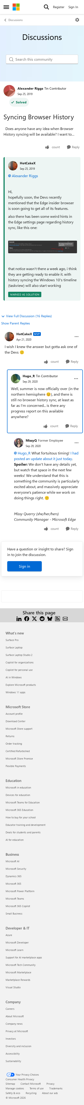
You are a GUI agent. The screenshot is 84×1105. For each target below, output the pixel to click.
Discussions (15, 20)
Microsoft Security (16, 868)
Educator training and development (26, 825)
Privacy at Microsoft (17, 1031)
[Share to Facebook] (26, 618)
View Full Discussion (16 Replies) (29, 316)
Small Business (14, 913)
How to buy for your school (21, 817)
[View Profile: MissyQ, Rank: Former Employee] (18, 442)
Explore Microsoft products (21, 684)
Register (58, 7)
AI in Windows (14, 677)
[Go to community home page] (16, 7)
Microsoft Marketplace (18, 972)
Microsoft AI (12, 861)
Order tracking (14, 743)
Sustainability (13, 1061)
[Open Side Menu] (6, 7)
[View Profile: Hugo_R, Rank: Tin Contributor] (15, 378)
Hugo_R (29, 376)
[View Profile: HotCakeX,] (13, 165)
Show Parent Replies (15, 323)
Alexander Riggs (30, 88)
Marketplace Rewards (18, 980)
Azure (9, 935)
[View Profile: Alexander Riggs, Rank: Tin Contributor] (9, 91)
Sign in (24, 566)
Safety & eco (13, 1093)
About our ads (50, 1093)
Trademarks (56, 1088)
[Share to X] (34, 618)
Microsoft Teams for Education (23, 802)
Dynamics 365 (13, 876)
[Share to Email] (65, 618)
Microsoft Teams (15, 898)
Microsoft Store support (19, 728)
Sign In (73, 7)
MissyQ (31, 440)
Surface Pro (12, 640)
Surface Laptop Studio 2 (19, 655)
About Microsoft (15, 1016)
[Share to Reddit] (42, 618)
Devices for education (18, 795)
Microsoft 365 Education (19, 810)
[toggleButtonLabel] (77, 20)
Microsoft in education (18, 787)
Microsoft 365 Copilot (18, 906)
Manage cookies (15, 1088)
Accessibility (13, 1053)
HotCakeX (27, 163)
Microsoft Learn (14, 950)
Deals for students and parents (23, 832)
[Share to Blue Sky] (49, 618)
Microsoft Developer (17, 942)
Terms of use (37, 1088)
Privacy (50, 1083)
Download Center (15, 721)
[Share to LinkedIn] (19, 618)
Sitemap (10, 1083)
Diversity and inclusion (18, 1046)
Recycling (31, 1093)
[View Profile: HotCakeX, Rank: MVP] (9, 336)
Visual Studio (13, 987)
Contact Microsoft (31, 1083)
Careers (10, 1008)
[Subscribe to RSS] (57, 618)
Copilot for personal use (19, 670)
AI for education (15, 839)
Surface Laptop (14, 647)
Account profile (14, 713)
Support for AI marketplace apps (24, 957)
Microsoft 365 (13, 883)
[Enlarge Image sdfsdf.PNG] (42, 247)
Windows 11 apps (15, 692)
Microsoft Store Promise (19, 758)
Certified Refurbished (18, 751)
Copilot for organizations (20, 662)
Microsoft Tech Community (20, 965)
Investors (11, 1038)
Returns (10, 736)
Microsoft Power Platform (20, 891)
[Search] (46, 7)
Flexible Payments (16, 766)
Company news (14, 1023)
